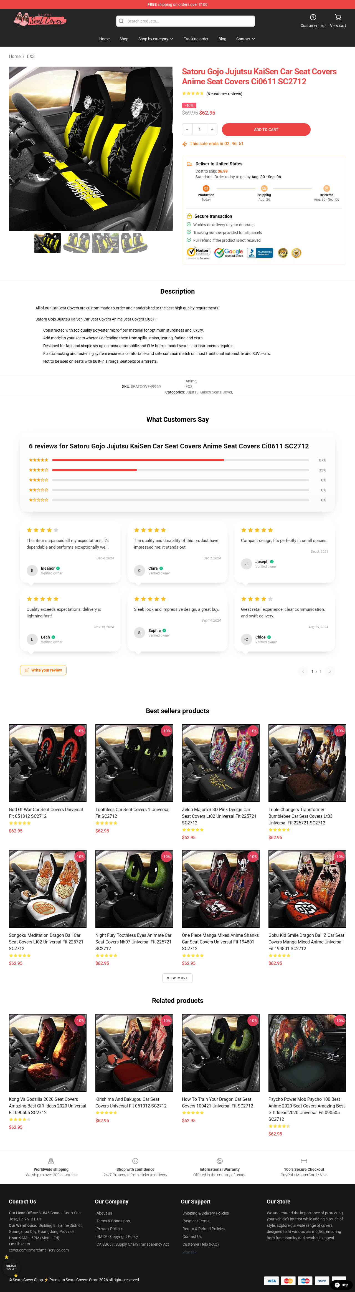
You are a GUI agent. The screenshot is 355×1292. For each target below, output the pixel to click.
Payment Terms (195, 1221)
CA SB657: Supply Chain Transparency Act (133, 1244)
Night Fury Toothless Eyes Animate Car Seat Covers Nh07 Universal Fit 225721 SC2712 (133, 942)
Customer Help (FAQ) (200, 1244)
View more (177, 978)
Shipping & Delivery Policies (205, 1213)
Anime (191, 381)
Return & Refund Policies (203, 1229)
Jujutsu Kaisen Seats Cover (209, 392)
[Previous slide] (17, 149)
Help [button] (345, 1285)
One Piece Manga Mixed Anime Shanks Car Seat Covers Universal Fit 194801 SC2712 (220, 942)
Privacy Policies (110, 1229)
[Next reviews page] (330, 671)
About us (104, 1213)
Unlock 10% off (11, 1267)
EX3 (31, 56)
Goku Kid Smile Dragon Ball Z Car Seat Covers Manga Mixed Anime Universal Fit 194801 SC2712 (306, 942)
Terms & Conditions (113, 1221)
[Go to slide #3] (105, 243)
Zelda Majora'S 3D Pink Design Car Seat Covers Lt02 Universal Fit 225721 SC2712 (219, 816)
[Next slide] (164, 149)
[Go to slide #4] (134, 243)
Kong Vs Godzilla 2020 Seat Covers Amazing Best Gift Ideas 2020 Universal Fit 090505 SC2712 (47, 1106)
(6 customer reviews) (224, 94)
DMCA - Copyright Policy (117, 1236)
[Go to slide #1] (47, 243)
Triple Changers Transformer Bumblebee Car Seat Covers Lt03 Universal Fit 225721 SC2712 (300, 816)
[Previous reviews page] (303, 671)
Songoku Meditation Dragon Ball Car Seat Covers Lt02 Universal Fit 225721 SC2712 (46, 942)
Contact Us (192, 1236)
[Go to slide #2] (76, 243)
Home (15, 56)
